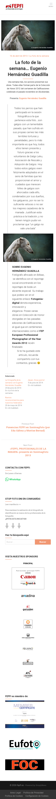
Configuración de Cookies (36, 796)
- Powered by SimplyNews (35, 785)
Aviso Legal (15, 792)
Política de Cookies (14, 796)
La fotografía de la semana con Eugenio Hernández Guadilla (14, 382)
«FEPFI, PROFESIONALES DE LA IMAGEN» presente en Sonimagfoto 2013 (28, 452)
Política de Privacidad (33, 792)
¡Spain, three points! (36, 380)
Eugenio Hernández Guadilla (32, 98)
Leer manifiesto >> (13, 504)
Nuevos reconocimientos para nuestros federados (14, 400)
